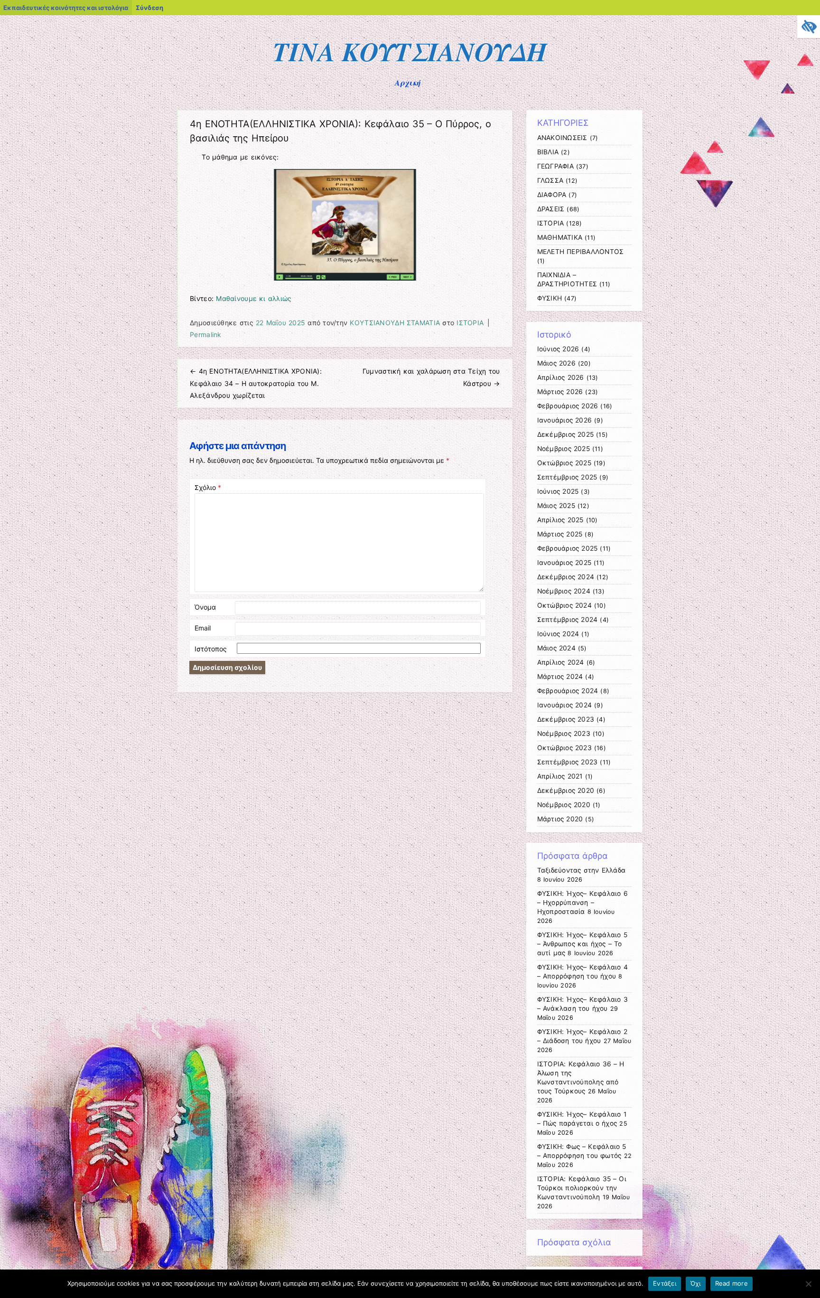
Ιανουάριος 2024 (564, 705)
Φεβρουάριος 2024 (567, 691)
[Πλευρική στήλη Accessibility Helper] (808, 26)
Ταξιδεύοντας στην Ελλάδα (581, 870)
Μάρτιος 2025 (560, 534)
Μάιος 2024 (556, 648)
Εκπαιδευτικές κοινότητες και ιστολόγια (65, 7)
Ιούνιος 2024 (558, 634)
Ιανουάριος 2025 (564, 562)
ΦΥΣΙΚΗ (549, 298)
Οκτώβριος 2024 (564, 605)
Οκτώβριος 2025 (564, 463)
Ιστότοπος (211, 649)
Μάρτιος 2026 (560, 391)
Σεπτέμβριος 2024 (567, 619)
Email (203, 628)
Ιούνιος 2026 (558, 349)
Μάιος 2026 (556, 363)
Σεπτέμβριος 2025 (567, 477)
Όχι (695, 1283)
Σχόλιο (208, 487)
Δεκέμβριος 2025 (565, 434)
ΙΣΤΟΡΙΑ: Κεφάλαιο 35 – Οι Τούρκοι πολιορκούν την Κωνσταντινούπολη (581, 1188)
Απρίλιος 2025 (560, 520)
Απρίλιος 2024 (560, 662)
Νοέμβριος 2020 (563, 805)
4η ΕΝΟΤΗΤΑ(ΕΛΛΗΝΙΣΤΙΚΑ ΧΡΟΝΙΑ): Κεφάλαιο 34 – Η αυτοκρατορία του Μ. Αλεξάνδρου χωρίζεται (256, 383)
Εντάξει (664, 1283)
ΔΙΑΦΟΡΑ (552, 194)
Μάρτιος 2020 (560, 819)
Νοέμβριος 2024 (563, 591)
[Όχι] (808, 1284)
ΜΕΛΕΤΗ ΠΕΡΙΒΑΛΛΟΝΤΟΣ (580, 251)
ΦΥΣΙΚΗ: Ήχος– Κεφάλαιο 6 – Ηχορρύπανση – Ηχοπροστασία (582, 902)
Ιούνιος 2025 (558, 491)
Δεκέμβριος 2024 (566, 577)
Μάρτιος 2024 (560, 676)
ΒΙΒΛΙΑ (548, 152)
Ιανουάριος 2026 (564, 420)
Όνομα (205, 607)
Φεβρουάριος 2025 (567, 548)
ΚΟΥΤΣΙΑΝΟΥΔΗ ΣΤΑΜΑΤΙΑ (395, 323)
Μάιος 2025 (556, 505)
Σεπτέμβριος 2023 (567, 762)
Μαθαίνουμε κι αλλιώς (253, 298)
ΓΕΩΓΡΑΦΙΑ (555, 166)
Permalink (206, 334)
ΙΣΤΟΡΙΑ (470, 323)
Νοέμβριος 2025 (563, 448)
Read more (731, 1283)
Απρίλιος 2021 (560, 776)
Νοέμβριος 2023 (563, 733)
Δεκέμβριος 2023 (566, 719)
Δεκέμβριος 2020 (566, 790)
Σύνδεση (149, 7)
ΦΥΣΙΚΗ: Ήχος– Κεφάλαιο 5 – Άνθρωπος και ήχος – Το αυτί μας (582, 944)
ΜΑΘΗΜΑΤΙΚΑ (560, 237)
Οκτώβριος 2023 (564, 748)
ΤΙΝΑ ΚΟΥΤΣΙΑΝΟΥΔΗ (410, 51)
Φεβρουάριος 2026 (567, 406)
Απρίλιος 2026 (560, 377)
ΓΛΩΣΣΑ (550, 180)
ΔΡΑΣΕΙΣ (551, 209)
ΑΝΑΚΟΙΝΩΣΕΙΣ (562, 137)
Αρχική (408, 82)
